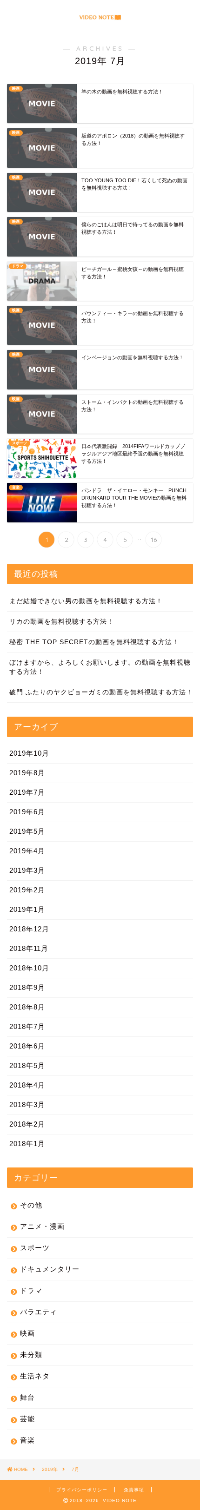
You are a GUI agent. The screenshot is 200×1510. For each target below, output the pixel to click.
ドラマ (31, 1290)
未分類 (31, 1354)
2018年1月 (27, 1143)
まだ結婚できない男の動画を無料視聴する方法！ (86, 601)
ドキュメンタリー (50, 1269)
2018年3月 (27, 1104)
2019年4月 (27, 851)
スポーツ (35, 1248)
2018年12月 (29, 929)
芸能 (27, 1419)
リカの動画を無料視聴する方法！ (61, 621)
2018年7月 (27, 1026)
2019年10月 (29, 753)
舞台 (27, 1397)
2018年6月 (27, 1046)
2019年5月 (27, 831)
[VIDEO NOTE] (100, 18)
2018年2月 (27, 1124)
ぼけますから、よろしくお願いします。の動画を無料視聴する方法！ (100, 667)
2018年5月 (27, 1065)
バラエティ (38, 1312)
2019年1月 (27, 909)
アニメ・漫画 (42, 1226)
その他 (31, 1205)
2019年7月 (27, 792)
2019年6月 (27, 812)
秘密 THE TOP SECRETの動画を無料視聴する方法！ (94, 642)
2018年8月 (27, 1007)
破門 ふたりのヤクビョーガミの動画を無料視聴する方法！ (101, 692)
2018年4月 (27, 1085)
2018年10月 (29, 968)
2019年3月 (27, 870)
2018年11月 (28, 948)
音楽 (27, 1440)
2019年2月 (27, 890)
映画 (27, 1333)
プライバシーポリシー (81, 1489)
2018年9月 (27, 987)
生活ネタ (35, 1376)
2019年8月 (27, 773)
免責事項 (134, 1489)
